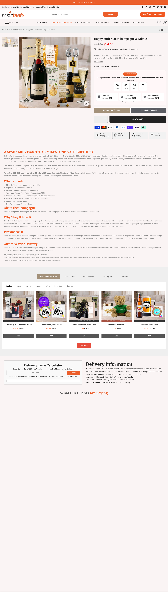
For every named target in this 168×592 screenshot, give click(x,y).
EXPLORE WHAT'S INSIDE (111, 110)
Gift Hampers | (22, 7)
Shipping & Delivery (40, 260)
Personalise (70, 276)
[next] (84, 61)
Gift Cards (57, 7)
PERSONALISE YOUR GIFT (148, 110)
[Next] (164, 314)
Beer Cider (59, 286)
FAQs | (45, 7)
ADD (18, 336)
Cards (18, 286)
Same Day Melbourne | (35, 7)
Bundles (9, 286)
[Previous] (3, 314)
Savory (28, 286)
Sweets (38, 286)
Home (4, 30)
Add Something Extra (48, 276)
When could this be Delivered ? (106, 66)
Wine (48, 286)
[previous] (25, 61)
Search (110, 14)
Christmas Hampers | (9, 7)
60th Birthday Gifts (15, 30)
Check (73, 373)
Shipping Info (108, 276)
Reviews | (50, 7)
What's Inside (88, 276)
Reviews (125, 276)
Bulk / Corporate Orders (152, 14)
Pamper (70, 286)
